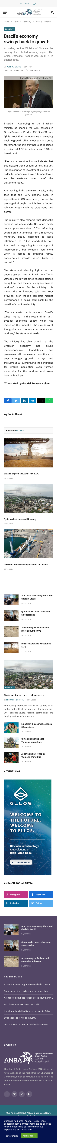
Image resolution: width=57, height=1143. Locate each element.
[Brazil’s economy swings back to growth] (28, 92)
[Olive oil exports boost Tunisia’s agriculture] (11, 742)
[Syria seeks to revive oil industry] (28, 498)
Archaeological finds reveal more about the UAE (28, 997)
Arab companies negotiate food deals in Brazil (27, 984)
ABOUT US (10, 1045)
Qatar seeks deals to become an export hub (26, 991)
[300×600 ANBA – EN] (28, 827)
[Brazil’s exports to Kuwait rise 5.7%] (28, 453)
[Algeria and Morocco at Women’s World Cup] (11, 757)
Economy (9, 29)
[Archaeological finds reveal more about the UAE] (11, 631)
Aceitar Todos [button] (29, 1136)
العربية (34, 3)
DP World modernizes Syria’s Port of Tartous (26, 564)
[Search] (52, 12)
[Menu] (5, 12)
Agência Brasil (14, 67)
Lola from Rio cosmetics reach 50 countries (26, 1024)
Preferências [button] (11, 1135)
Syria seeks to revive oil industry (20, 519)
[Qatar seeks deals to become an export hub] (11, 615)
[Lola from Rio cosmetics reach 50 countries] (11, 727)
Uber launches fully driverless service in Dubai (27, 1011)
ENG (27, 3)
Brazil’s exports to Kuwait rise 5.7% (21, 473)
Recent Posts (13, 976)
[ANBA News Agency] (30, 12)
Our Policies (12, 1113)
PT (21, 3)
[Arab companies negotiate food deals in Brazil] (11, 599)
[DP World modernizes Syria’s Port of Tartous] (28, 544)
